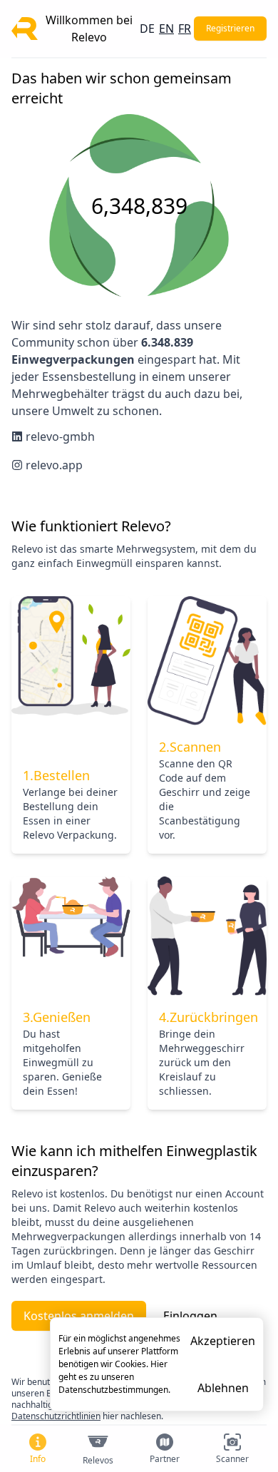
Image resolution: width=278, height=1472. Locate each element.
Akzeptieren (222, 1341)
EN (166, 28)
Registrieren (230, 28)
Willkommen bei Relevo (89, 28)
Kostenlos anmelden (79, 1316)
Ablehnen (223, 1388)
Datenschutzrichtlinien (56, 1416)
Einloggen (190, 1316)
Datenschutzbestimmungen (113, 1390)
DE (147, 28)
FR (184, 28)
